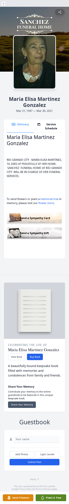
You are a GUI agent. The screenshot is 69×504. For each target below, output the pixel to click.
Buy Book (35, 356)
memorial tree (49, 199)
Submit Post (34, 462)
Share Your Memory (22, 404)
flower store (46, 203)
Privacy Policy (25, 489)
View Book (16, 356)
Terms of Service (43, 489)
